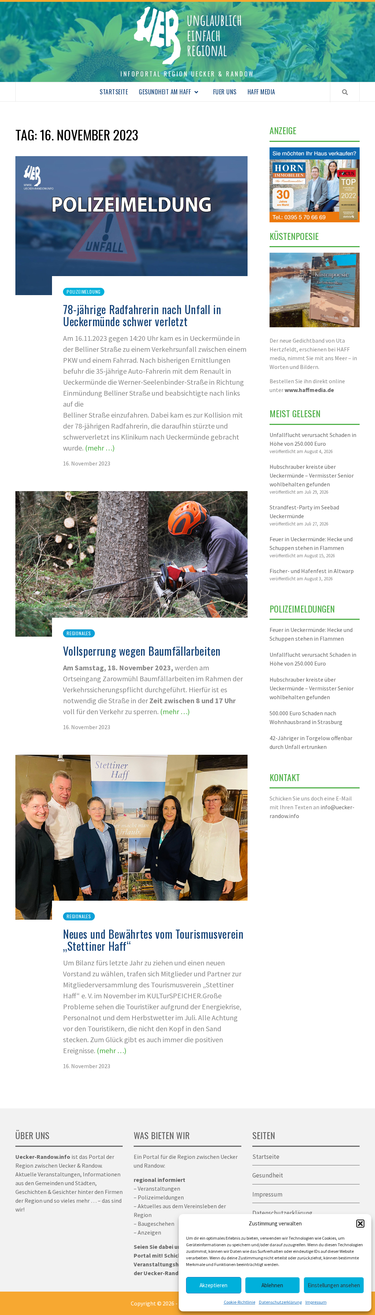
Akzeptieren (213, 1285)
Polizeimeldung (84, 292)
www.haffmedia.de (309, 389)
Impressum (316, 1302)
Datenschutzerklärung (280, 1302)
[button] (360, 1223)
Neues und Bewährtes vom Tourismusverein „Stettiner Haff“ (153, 940)
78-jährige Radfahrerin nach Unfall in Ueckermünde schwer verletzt (142, 315)
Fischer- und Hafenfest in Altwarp (312, 570)
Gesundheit (267, 1175)
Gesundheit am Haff (165, 91)
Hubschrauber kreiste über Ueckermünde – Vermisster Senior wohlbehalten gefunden (312, 475)
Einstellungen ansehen (334, 1285)
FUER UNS (225, 91)
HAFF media (261, 91)
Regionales (79, 633)
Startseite (114, 91)
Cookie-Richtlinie (239, 1302)
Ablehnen (272, 1285)
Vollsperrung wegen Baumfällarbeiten (142, 651)
